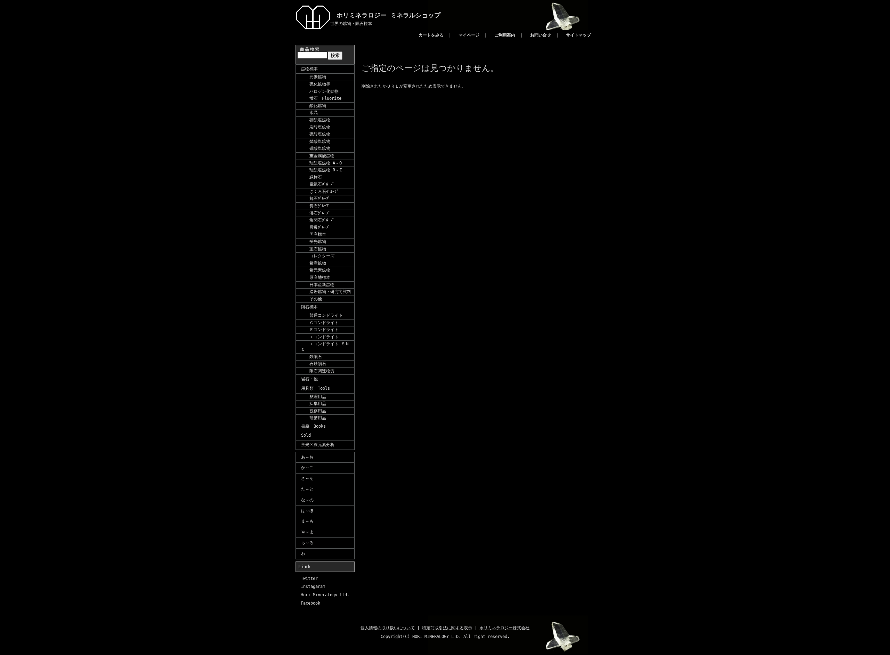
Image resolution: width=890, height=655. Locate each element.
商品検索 (310, 49)
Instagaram (313, 586)
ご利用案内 (504, 35)
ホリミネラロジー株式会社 (504, 627)
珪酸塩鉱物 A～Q (321, 163)
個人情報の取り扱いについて (388, 627)
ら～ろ (307, 542)
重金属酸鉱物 (317, 155)
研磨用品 (313, 417)
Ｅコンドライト (320, 329)
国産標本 (313, 234)
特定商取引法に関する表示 (447, 627)
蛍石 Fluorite (321, 98)
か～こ (307, 467)
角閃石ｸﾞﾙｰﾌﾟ (317, 220)
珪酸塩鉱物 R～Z (321, 170)
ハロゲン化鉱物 (320, 91)
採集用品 (313, 403)
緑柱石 (311, 177)
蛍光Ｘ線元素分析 (317, 444)
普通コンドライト (322, 315)
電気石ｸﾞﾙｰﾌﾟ (317, 184)
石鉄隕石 (313, 363)
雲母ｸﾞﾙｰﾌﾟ (315, 227)
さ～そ (307, 478)
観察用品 (313, 411)
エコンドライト (320, 336)
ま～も (307, 521)
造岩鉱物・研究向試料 (326, 291)
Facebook (310, 603)
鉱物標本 (309, 68)
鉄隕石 (311, 356)
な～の (307, 500)
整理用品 (313, 396)
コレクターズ (317, 255)
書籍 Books (313, 426)
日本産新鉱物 (317, 284)
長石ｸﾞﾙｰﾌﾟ (315, 205)
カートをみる (431, 35)
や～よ (307, 531)
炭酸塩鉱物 (315, 127)
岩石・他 (309, 379)
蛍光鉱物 (313, 241)
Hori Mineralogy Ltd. (325, 594)
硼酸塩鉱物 (315, 120)
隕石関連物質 (317, 371)
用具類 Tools (315, 388)
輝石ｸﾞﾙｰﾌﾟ (315, 198)
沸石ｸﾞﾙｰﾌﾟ (315, 213)
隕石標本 (309, 307)
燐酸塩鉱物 (315, 141)
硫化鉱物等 (315, 84)
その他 (311, 299)
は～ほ (307, 510)
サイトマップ (578, 35)
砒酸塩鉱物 (315, 148)
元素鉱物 (313, 76)
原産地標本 (315, 277)
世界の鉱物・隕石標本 (351, 23)
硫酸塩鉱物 (315, 134)
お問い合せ (540, 35)
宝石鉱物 (313, 248)
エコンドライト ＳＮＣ (325, 346)
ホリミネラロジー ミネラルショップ (385, 15)
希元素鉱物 (315, 270)
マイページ (469, 35)
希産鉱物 (313, 263)
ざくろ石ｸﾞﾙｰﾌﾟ (320, 191)
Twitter (309, 578)
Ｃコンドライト (320, 322)
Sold (306, 435)
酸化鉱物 (313, 105)
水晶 (309, 112)
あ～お (307, 457)
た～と (307, 489)
